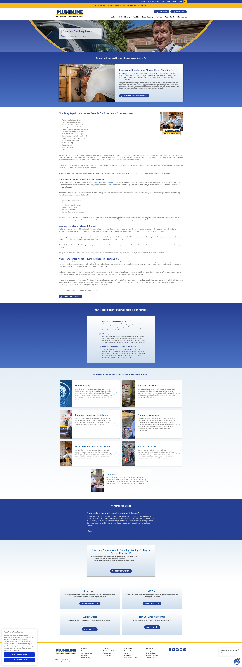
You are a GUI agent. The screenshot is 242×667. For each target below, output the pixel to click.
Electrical (159, 17)
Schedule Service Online (71, 296)
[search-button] (185, 1)
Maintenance (182, 17)
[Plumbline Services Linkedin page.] (181, 649)
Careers (143, 1)
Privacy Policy (128, 655)
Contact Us (127, 651)
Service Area (166, 1)
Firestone (99, 173)
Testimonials (107, 653)
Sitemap (148, 651)
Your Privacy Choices (131, 657)
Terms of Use (150, 657)
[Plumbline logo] (69, 14)
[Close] (35, 632)
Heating (112, 17)
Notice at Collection (152, 655)
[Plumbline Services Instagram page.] (184, 649)
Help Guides (150, 648)
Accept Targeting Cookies (19, 654)
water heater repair (95, 182)
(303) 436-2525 (163, 12)
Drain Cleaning (147, 17)
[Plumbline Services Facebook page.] (173, 649)
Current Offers (177, 1)
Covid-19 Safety (151, 653)
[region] (19, 647)
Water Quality (170, 17)
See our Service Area (87, 603)
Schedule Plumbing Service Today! (135, 96)
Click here (117, 5)
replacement (110, 182)
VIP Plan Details (150, 603)
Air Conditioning (124, 17)
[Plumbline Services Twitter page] (170, 649)
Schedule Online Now (122, 571)
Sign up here (150, 627)
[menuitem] (143, 2)
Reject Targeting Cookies (19, 659)
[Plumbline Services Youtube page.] (177, 649)
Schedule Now (180, 12)
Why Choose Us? (153, 1)
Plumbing (136, 17)
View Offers (87, 629)
